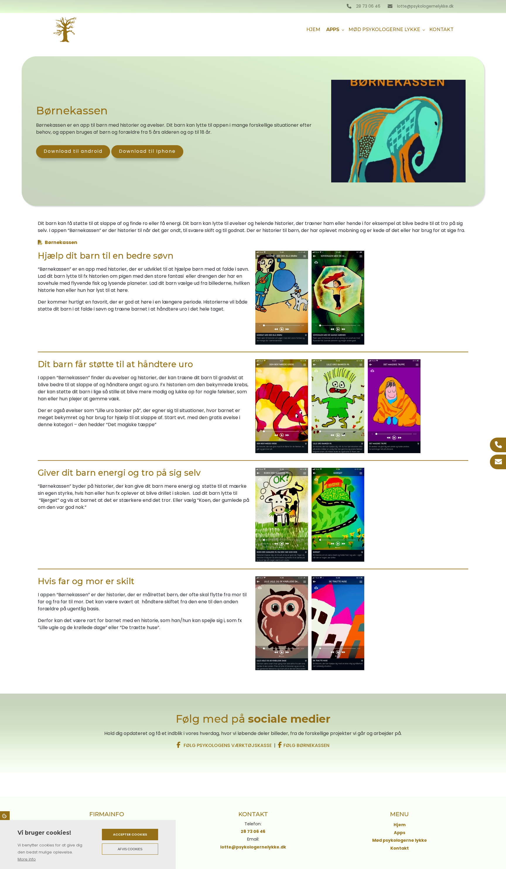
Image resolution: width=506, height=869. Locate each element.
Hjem (400, 825)
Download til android (73, 151)
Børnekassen (61, 242)
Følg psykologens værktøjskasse (226, 745)
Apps (399, 833)
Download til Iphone (147, 151)
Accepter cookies (130, 834)
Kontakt (399, 848)
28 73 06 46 (368, 6)
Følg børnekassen (306, 745)
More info (27, 859)
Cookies (5, 815)
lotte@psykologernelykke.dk (425, 6)
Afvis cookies (130, 849)
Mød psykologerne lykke (399, 840)
